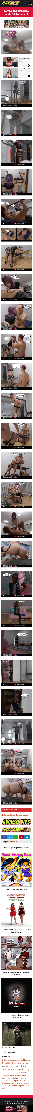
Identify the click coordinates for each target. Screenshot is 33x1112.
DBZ (17, 1066)
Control (6, 815)
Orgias (15, 1081)
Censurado (6, 1066)
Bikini (21, 1060)
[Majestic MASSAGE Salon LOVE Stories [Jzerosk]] (16, 969)
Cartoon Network (22, 1063)
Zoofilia (3, 1088)
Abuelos (7, 1060)
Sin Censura (12, 1083)
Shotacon (5, 1083)
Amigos (15, 1060)
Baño (19, 1060)
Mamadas (6, 1078)
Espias (12, 815)
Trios (10, 1086)
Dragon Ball (10, 1070)
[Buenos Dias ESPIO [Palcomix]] (16, 886)
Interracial (13, 1076)
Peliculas (21, 1081)
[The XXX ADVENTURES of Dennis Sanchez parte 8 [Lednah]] (16, 926)
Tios (6, 1085)
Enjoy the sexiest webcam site (23, 59)
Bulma (15, 1063)
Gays (8, 1073)
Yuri (27, 1086)
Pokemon (26, 1081)
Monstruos (23, 1078)
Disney (4, 1069)
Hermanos (14, 1073)
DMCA (14, 1101)
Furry (27, 1069)
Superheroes (21, 1083)
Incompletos (6, 1076)
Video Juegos (17, 1086)
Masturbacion (15, 1078)
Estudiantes (20, 1069)
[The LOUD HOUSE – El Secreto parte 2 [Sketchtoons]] (16, 1011)
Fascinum (13, 842)
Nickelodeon (5, 1081)
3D (2, 815)
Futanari (4, 1073)
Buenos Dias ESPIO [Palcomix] (16, 889)
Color (13, 1066)
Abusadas (11, 1060)
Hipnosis (19, 815)
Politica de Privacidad (14, 1103)
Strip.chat (21, 61)
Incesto (25, 815)
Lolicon (27, 1076)
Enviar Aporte (23, 1101)
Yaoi (24, 1085)
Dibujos (23, 1066)
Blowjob (10, 1063)
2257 (24, 1103)
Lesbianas (21, 1076)
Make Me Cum (22, 68)
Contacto (7, 1101)
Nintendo (11, 1081)
